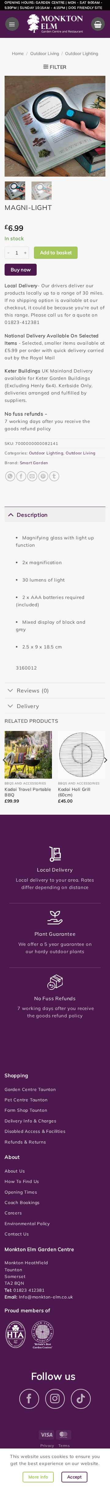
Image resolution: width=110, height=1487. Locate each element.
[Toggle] (10, 514)
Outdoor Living (44, 53)
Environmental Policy (27, 1223)
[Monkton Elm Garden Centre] (55, 24)
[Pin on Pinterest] (43, 476)
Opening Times (21, 1192)
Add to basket (56, 252)
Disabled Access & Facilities (35, 1131)
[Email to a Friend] (32, 476)
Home (18, 53)
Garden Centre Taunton (30, 1089)
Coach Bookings (22, 1202)
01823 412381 (28, 1290)
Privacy (47, 1445)
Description (32, 514)
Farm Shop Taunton (26, 1110)
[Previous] (14, 126)
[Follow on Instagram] (55, 1399)
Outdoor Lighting (81, 53)
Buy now (21, 269)
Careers (13, 1213)
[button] (12, 24)
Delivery (28, 706)
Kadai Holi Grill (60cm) (74, 792)
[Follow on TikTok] (81, 1399)
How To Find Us (22, 1181)
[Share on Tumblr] (54, 476)
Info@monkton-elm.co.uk (46, 1297)
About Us (15, 1171)
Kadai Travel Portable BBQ (28, 792)
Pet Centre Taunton (26, 1100)
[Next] (95, 126)
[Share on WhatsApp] (10, 476)
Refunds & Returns (25, 1142)
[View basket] (98, 24)
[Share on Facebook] (21, 476)
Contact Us (17, 1234)
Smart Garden (34, 462)
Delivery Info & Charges (30, 1121)
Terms (64, 1445)
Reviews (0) (33, 690)
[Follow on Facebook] (29, 1399)
